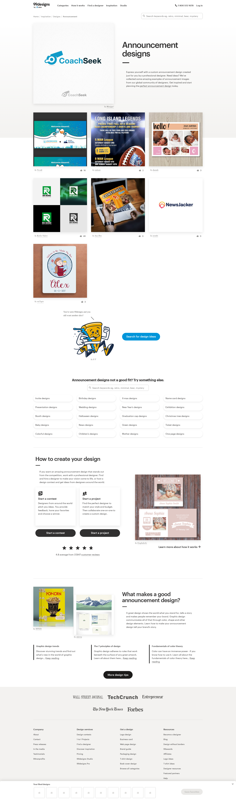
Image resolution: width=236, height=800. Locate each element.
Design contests (84, 734)
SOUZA (39, 628)
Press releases (39, 744)
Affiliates (167, 754)
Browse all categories (129, 768)
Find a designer (95, 5)
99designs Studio (85, 759)
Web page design (128, 744)
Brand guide (125, 749)
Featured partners (171, 773)
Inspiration (111, 5)
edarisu (79, 636)
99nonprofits (39, 759)
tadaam (98, 170)
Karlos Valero (42, 235)
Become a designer (172, 734)
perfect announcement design (155, 86)
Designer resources (172, 768)
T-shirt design (126, 759)
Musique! (110, 106)
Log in (199, 5)
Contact (36, 739)
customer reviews (90, 554)
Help (165, 778)
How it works (78, 5)
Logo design (125, 734)
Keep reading (52, 658)
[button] (233, 784)
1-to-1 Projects (83, 739)
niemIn (155, 235)
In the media (39, 749)
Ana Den (98, 235)
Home (36, 16)
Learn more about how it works (178, 546)
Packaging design (128, 754)
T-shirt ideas (169, 763)
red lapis (40, 301)
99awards (167, 749)
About (36, 734)
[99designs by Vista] (41, 5)
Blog (165, 739)
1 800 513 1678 (186, 5)
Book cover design (128, 763)
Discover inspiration (86, 749)
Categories (63, 5)
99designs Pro (83, 763)
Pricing (80, 754)
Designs (57, 16)
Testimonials (39, 754)
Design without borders (174, 744)
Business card (126, 739)
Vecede (39, 170)
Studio (123, 5)
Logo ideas (168, 759)
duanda (155, 170)
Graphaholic (142, 543)
